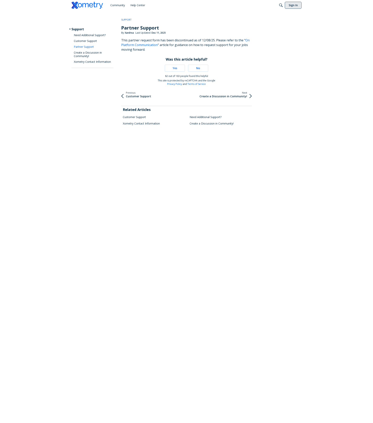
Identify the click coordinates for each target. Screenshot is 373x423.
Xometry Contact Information (141, 123)
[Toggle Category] (69, 29)
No (198, 68)
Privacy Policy (174, 84)
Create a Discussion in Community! (212, 123)
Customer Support (134, 117)
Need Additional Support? (205, 117)
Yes (175, 68)
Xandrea (129, 32)
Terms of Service (196, 84)
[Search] (280, 5)
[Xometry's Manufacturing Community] (87, 5)
